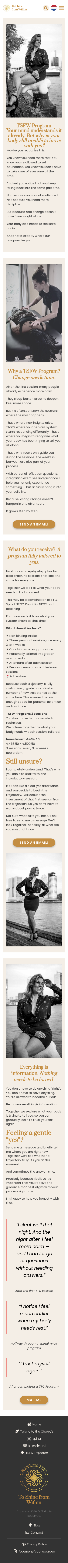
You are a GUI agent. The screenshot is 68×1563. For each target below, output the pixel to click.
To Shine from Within (19, 7)
